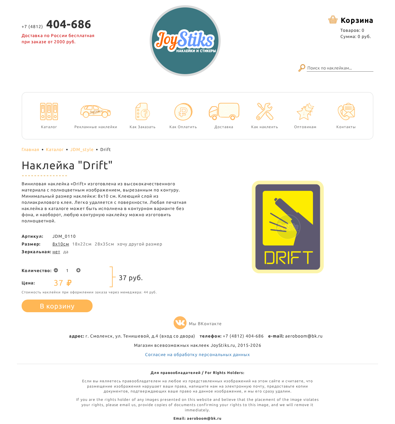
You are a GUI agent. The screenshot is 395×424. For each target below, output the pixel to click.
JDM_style (82, 149)
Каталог (55, 149)
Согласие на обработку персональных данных (197, 354)
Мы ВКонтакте (205, 323)
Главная (31, 149)
